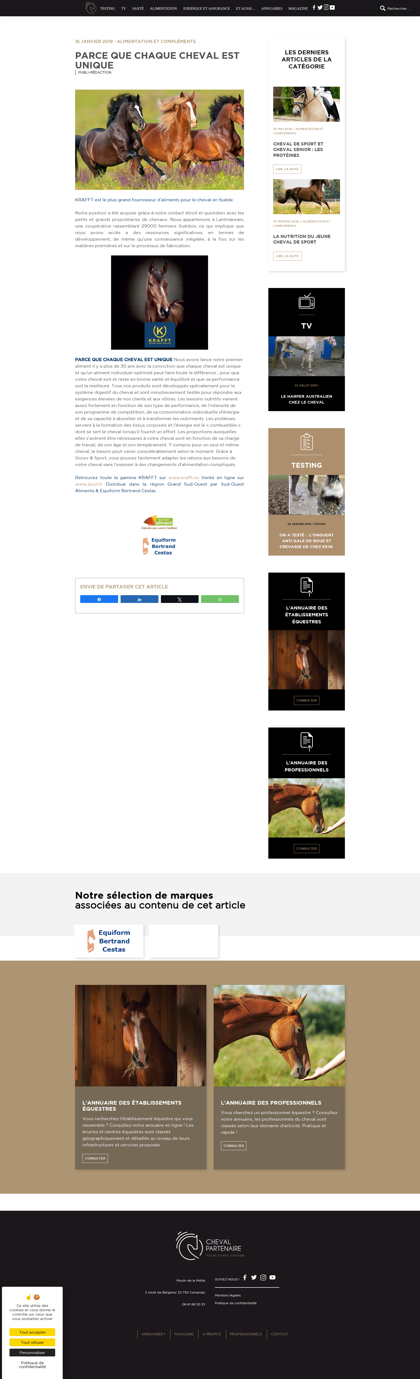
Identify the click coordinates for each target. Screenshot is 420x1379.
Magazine (298, 8)
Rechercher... (398, 8)
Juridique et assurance (206, 8)
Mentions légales (228, 1295)
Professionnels (246, 1334)
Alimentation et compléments (156, 41)
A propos (211, 1334)
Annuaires (271, 8)
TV (123, 8)
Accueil (90, 8)
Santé (138, 8)
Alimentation (163, 8)
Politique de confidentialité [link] (32, 1365)
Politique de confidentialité (236, 1303)
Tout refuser (32, 1342)
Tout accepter (32, 1332)
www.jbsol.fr (89, 484)
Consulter (307, 700)
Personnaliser (32, 1352)
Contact (280, 1334)
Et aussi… (245, 8)
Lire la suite (287, 169)
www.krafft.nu (183, 477)
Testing (107, 8)
